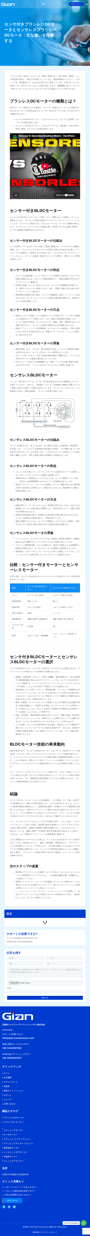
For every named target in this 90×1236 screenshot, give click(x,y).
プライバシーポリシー (49, 1232)
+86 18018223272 (12, 1058)
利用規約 (36, 1232)
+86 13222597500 (24, 942)
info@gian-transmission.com (25, 938)
